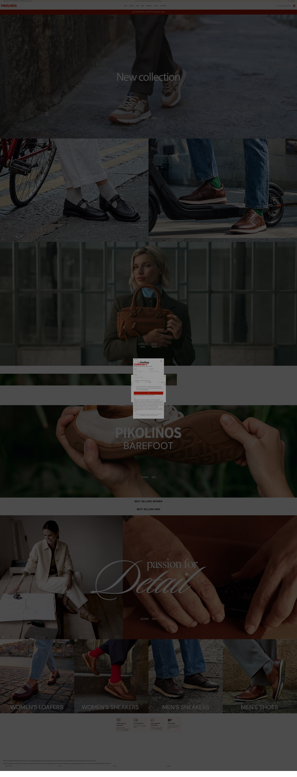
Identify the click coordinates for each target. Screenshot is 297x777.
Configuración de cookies (242, 773)
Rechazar (254, 773)
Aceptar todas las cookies (265, 773)
